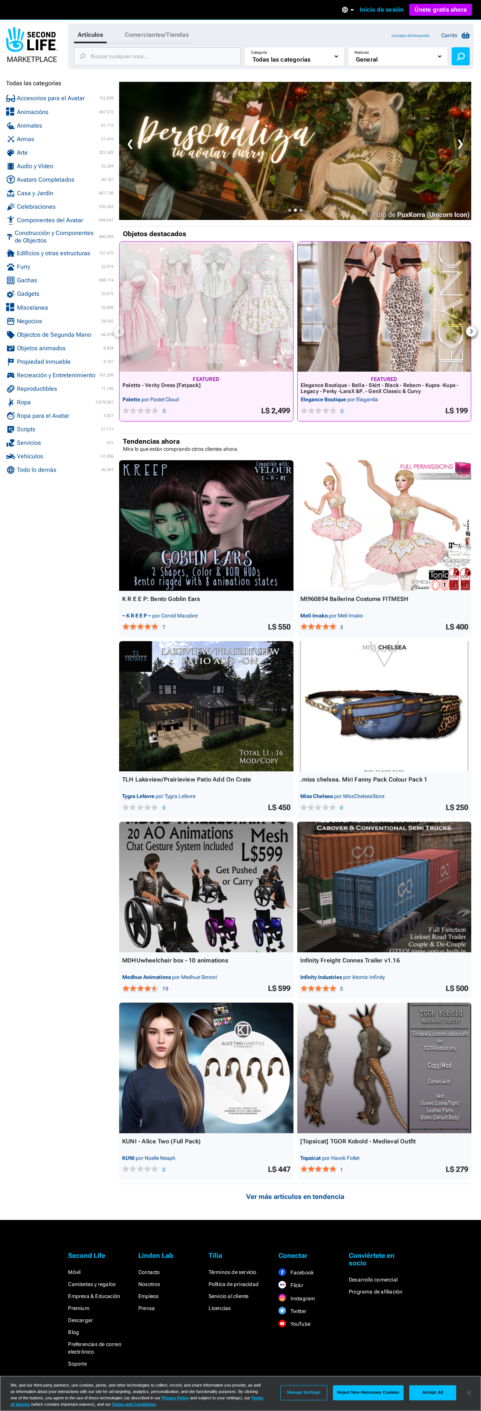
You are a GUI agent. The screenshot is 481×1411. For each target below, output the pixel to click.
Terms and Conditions (134, 1404)
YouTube (299, 1324)
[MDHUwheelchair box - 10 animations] (206, 887)
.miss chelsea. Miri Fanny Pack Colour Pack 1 (364, 779)
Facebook (301, 1272)
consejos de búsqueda (410, 35)
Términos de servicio (233, 1272)
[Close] (469, 1392)
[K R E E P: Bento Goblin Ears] (206, 525)
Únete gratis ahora (440, 9)
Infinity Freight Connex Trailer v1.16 (350, 960)
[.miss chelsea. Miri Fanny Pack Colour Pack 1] (384, 706)
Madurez (361, 52)
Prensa (146, 1308)
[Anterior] (119, 331)
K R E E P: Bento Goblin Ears (161, 598)
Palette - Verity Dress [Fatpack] (162, 385)
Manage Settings (304, 1392)
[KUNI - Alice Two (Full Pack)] (206, 1068)
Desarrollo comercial (373, 1280)
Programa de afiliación (375, 1292)
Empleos (148, 1296)
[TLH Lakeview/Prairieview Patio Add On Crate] (206, 706)
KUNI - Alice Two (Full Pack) (161, 1141)
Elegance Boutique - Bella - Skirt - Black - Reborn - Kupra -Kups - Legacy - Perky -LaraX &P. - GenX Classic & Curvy (380, 388)
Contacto (149, 1272)
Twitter (297, 1311)
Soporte (77, 1364)
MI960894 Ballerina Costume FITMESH (354, 598)
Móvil (74, 1272)
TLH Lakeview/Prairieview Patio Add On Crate (186, 779)
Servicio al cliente (229, 1296)
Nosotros (149, 1284)
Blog (73, 1332)
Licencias (220, 1308)
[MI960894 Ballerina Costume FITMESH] (384, 525)
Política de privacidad (234, 1284)
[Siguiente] (471, 331)
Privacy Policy (175, 1398)
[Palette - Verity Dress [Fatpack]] (206, 307)
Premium (78, 1308)
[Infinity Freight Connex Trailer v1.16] (384, 887)
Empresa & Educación (94, 1296)
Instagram (302, 1298)
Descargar (80, 1320)
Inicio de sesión (382, 9)
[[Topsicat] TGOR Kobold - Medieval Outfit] (384, 1068)
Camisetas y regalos (92, 1284)
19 (165, 989)
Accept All (432, 1392)
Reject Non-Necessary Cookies (368, 1392)
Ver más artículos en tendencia (295, 1196)
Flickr (296, 1285)
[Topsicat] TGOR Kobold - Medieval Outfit (358, 1141)
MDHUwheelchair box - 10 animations (175, 960)
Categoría (259, 52)
